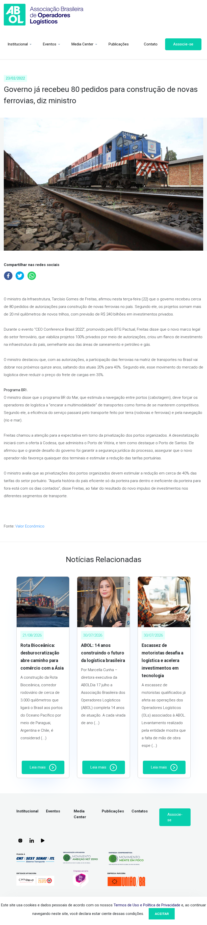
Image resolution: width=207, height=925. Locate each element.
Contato (151, 44)
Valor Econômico (29, 526)
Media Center (82, 44)
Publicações (119, 44)
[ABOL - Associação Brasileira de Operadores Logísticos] (43, 15)
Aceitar (162, 914)
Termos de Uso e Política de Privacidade (147, 905)
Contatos (140, 811)
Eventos (49, 44)
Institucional (18, 44)
